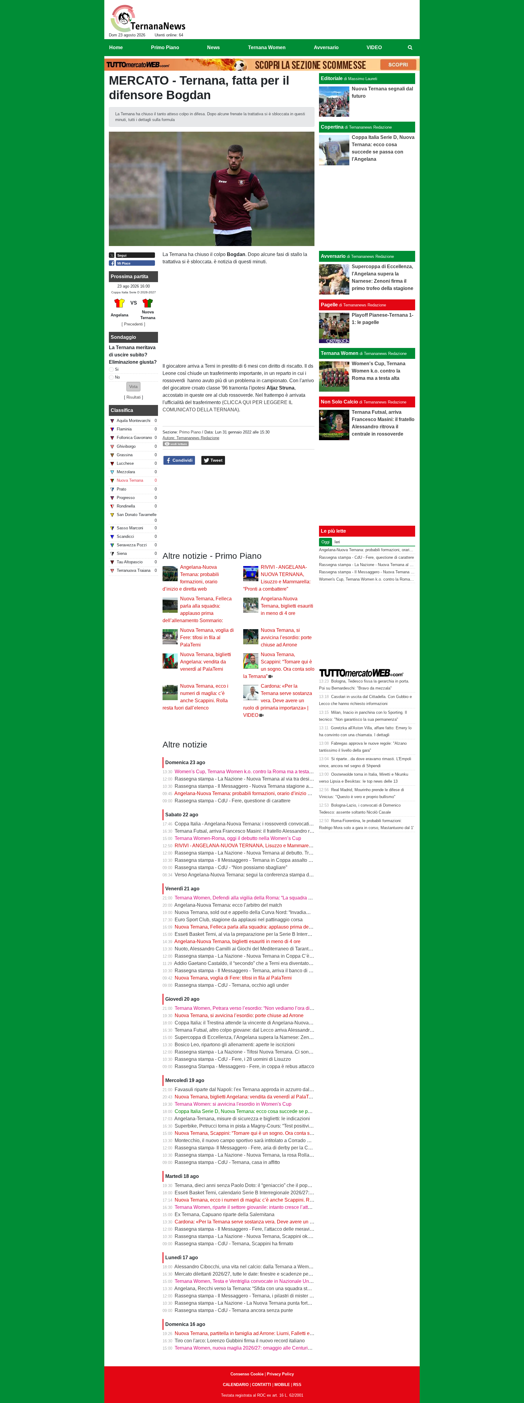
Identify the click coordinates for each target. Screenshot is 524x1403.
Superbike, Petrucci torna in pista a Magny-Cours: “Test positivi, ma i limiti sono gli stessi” (270, 1125)
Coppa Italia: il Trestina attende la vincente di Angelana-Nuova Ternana (251, 1022)
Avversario (333, 256)
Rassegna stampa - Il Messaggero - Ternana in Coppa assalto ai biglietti (252, 860)
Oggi (325, 542)
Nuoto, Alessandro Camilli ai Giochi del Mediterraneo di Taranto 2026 (249, 948)
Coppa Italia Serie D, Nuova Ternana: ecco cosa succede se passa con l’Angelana (263, 1111)
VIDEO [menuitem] (374, 47)
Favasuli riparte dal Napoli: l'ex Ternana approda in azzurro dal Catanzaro (254, 1089)
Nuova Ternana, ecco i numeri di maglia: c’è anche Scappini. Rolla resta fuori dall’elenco (270, 1199)
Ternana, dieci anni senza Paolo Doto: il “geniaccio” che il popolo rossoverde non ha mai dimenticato (283, 1185)
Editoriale (332, 78)
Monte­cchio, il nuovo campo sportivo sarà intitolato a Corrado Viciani (248, 1140)
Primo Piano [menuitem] (165, 47)
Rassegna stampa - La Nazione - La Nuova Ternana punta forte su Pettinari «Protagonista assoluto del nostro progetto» (302, 1303)
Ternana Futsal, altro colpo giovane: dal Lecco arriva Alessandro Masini (251, 1030)
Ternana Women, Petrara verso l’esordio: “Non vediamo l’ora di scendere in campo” (264, 1008)
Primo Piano (190, 432)
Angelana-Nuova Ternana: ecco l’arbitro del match (228, 905)
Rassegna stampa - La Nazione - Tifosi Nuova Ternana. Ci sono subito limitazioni (262, 1051)
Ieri (337, 542)
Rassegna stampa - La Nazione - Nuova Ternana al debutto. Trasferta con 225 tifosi (264, 852)
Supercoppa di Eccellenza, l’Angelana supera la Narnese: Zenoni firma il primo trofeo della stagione (282, 1037)
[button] (133, 386)
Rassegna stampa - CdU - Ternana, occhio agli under (232, 985)
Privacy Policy (280, 1374)
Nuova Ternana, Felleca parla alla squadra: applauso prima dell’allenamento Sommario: (269, 926)
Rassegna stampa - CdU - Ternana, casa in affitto (227, 1162)
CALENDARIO (236, 1384)
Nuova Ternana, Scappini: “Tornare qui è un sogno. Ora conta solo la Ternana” (258, 1133)
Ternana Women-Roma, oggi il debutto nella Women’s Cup (238, 838)
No (117, 377)
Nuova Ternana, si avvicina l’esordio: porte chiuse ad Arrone (286, 637)
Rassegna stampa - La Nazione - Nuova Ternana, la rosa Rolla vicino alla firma (259, 1155)
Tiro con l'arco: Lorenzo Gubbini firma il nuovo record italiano (240, 1340)
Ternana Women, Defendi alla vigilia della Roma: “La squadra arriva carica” (255, 897)
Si (117, 369)
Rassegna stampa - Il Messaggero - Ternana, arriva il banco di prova (248, 970)
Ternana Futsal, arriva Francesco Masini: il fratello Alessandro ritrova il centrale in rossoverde (274, 831)
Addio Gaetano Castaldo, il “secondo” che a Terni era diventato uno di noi (252, 963)
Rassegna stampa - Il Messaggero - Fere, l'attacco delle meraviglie (246, 1229)
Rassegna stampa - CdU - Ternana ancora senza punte (234, 1310)
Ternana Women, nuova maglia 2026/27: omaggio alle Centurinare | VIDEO (255, 1348)
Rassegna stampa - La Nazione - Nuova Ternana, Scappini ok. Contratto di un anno (264, 1236)
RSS (297, 1384)
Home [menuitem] (116, 47)
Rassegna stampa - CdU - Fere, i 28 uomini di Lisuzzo (233, 1059)
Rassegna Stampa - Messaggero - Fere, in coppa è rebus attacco (244, 1066)
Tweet (216, 460)
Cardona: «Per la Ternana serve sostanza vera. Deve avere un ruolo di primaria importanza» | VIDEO (277, 700)
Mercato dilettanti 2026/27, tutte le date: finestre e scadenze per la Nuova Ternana (262, 1274)
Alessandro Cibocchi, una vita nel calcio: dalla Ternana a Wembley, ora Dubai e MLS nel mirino (276, 1266)
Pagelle (329, 304)
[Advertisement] (367, 208)
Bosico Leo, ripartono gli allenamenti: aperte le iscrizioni (235, 1044)
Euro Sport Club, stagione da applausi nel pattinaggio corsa (239, 919)
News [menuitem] (213, 47)
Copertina (332, 127)
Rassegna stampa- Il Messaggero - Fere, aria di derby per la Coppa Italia (253, 1147)
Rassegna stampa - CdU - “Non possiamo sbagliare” (231, 867)
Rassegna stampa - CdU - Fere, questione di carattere (233, 800)
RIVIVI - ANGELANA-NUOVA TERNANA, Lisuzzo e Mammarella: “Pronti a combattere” (268, 845)
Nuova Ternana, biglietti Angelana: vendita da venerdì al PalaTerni (205, 662)
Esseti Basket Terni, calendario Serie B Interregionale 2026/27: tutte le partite (257, 1192)
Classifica (122, 410)
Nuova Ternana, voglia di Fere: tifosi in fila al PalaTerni (207, 637)
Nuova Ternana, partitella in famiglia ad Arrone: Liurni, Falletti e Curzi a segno (258, 1333)
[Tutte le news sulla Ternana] (148, 18)
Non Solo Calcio (339, 401)
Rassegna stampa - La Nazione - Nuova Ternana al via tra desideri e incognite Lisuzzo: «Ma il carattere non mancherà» (303, 778)
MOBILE (282, 1384)
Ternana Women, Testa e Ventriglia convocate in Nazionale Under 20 (249, 1281)
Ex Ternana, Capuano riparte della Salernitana (224, 1214)
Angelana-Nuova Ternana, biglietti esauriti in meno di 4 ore (287, 606)
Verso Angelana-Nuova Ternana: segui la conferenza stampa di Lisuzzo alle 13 (259, 874)
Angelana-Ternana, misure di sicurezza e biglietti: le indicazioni (242, 1118)
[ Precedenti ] (133, 324)
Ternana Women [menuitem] (267, 47)
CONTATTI (261, 1384)
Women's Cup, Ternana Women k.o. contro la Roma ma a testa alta (246, 771)
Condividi (182, 460)
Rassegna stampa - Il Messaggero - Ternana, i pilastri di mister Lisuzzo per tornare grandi (270, 1295)
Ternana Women (339, 353)
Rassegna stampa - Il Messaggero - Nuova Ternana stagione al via (246, 786)
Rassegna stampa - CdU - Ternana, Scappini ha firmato (234, 1243)
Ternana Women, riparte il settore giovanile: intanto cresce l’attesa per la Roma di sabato (269, 1207)
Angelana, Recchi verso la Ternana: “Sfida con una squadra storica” (246, 1288)
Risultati (133, 397)
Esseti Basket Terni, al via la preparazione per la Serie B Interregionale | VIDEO (260, 934)
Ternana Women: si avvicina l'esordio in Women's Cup (233, 1104)
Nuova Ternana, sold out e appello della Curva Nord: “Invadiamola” (246, 912)
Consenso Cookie (247, 1374)
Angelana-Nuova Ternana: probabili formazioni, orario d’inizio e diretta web (254, 793)
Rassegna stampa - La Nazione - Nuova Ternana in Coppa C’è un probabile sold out (265, 956)
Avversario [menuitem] (326, 47)
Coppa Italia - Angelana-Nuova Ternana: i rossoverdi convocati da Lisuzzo (254, 823)
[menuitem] (410, 47)
